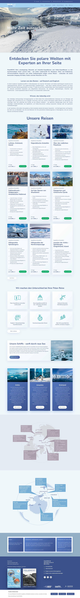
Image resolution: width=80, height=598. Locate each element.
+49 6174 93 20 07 (57, 1)
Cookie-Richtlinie (19, 596)
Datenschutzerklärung (12, 596)
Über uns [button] (71, 5)
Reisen (42, 5)
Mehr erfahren (13, 331)
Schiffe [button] (53, 5)
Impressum (9, 561)
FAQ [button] (66, 5)
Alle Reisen (12, 278)
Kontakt (37, 1)
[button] (68, 550)
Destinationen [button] (48, 5)
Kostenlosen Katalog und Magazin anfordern (16, 566)
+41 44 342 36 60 (46, 1)
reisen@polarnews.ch (68, 1)
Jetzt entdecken (23, 166)
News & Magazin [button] (60, 5)
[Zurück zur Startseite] (11, 5)
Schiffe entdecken (14, 357)
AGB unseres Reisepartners (13, 564)
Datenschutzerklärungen (12, 562)
